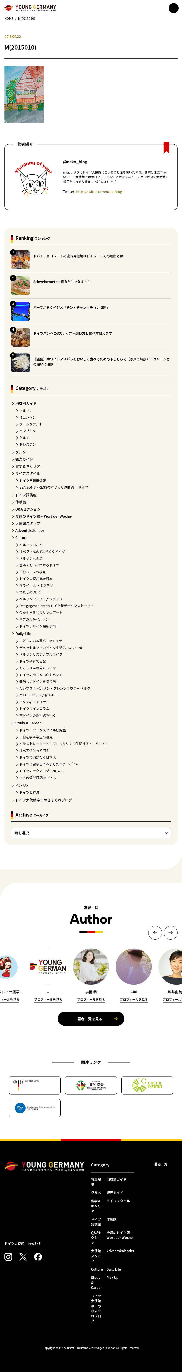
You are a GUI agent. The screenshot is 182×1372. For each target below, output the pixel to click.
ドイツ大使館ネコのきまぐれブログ (43, 800)
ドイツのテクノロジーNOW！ (41, 770)
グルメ (20, 452)
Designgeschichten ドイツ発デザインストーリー (56, 605)
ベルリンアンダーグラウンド (40, 599)
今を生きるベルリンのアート (40, 612)
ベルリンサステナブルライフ (41, 654)
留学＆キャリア (27, 466)
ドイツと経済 (29, 792)
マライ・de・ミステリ (36, 585)
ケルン (24, 437)
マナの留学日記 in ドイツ (38, 777)
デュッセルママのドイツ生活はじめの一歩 (51, 647)
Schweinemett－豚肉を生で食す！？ (61, 281)
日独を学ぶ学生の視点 (36, 737)
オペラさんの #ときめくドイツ (42, 551)
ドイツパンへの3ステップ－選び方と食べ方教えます (72, 333)
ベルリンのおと (31, 544)
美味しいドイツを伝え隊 (37, 681)
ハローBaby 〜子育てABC (38, 695)
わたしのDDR (29, 592)
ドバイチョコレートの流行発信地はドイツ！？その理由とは (78, 256)
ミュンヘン (27, 417)
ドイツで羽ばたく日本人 (37, 757)
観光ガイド (24, 459)
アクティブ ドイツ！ (34, 701)
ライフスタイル (27, 473)
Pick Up (21, 785)
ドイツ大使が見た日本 (36, 578)
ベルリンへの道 (31, 558)
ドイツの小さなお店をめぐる (41, 674)
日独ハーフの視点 (32, 571)
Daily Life (23, 633)
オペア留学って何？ (34, 750)
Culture (21, 537)
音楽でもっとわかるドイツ (39, 565)
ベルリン (26, 410)
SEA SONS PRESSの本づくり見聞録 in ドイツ (53, 487)
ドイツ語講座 (26, 494)
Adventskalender (29, 530)
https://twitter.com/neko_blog (99, 191)
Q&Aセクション (28, 509)
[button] (155, 933)
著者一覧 (161, 1164)
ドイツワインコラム (34, 708)
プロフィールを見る (48, 999)
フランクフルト (31, 424)
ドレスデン (27, 444)
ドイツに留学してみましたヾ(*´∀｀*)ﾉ (49, 764)
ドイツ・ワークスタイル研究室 (42, 730)
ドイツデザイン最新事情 (37, 626)
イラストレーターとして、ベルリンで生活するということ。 (64, 743)
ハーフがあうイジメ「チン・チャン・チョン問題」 (71, 307)
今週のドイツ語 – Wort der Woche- (43, 516)
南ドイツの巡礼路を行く (37, 715)
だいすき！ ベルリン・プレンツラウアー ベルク (54, 688)
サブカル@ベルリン (34, 619)
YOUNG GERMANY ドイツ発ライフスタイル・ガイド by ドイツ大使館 (44, 1167)
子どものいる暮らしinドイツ (40, 640)
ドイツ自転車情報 (32, 480)
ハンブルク (27, 430)
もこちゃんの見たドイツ (37, 667)
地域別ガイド (26, 403)
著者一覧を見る (89, 1018)
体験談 (20, 502)
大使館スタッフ (27, 523)
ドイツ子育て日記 (32, 661)
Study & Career (28, 722)
